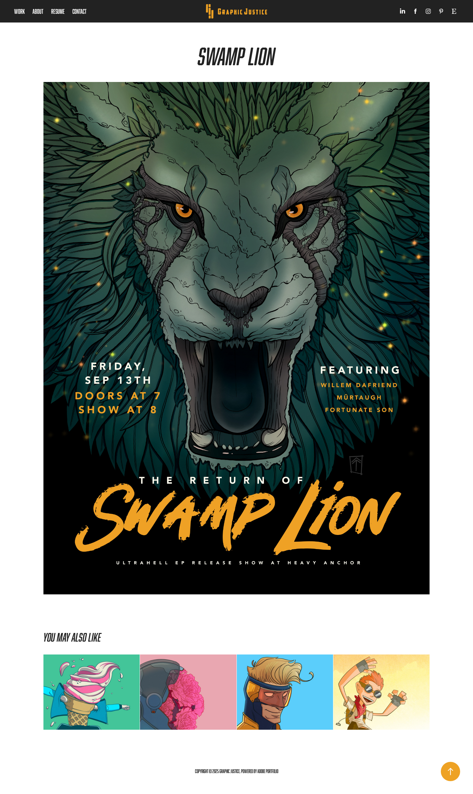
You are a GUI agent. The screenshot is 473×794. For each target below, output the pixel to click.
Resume (58, 11)
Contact (79, 11)
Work (19, 11)
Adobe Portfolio (267, 771)
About (37, 11)
